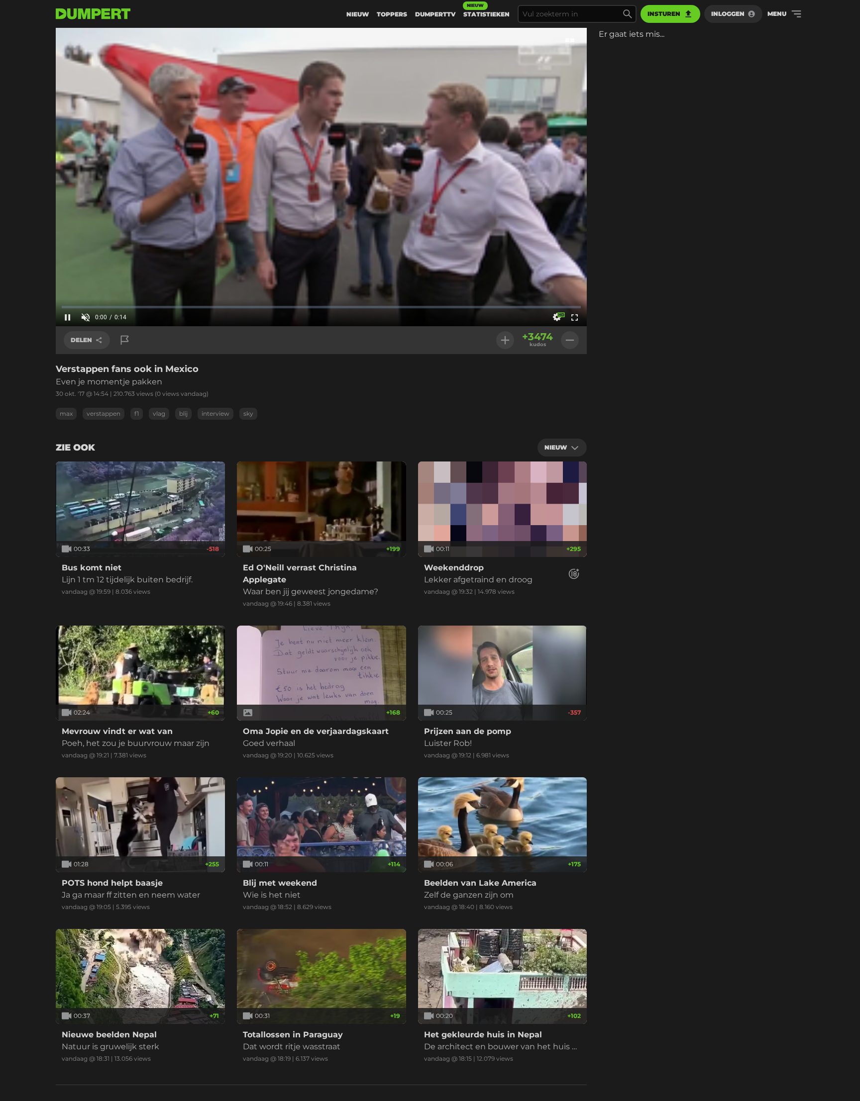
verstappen (103, 413)
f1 (136, 413)
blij (183, 413)
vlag (159, 413)
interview (215, 413)
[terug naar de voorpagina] (93, 13)
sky (248, 413)
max (66, 413)
